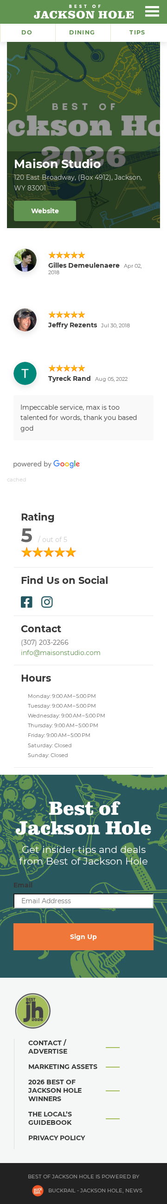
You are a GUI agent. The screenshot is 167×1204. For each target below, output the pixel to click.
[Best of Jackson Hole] (83, 11)
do (26, 32)
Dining (82, 32)
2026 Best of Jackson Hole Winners (55, 1090)
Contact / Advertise (47, 1047)
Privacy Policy (56, 1138)
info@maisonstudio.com (61, 653)
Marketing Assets (62, 1066)
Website (45, 211)
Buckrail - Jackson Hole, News (95, 1190)
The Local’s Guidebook (50, 1118)
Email (22, 885)
